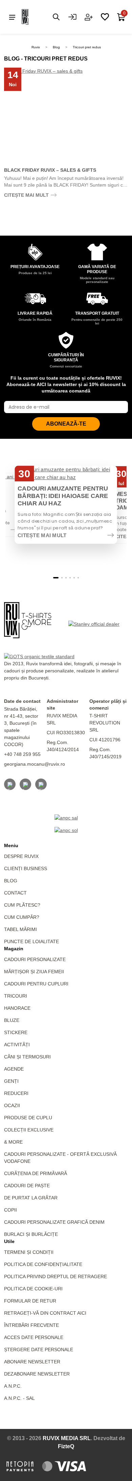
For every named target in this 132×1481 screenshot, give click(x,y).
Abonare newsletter (32, 1361)
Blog (56, 47)
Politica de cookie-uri (33, 1288)
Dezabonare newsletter (37, 1374)
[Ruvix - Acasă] (27, 620)
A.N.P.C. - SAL (19, 1398)
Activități (17, 1044)
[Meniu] (12, 16)
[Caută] (56, 17)
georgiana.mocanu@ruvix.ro (34, 764)
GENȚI (11, 1081)
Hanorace (17, 1008)
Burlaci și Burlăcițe (31, 1234)
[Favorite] (105, 17)
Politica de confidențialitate (43, 1264)
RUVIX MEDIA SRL (67, 1438)
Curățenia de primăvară (35, 1173)
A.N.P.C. (13, 1386)
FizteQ (66, 1446)
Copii (10, 1210)
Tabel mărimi (20, 929)
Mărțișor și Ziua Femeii (34, 971)
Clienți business (25, 868)
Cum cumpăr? (21, 917)
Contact (15, 892)
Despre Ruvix (21, 856)
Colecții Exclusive (28, 1129)
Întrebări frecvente (31, 1325)
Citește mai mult (26, 195)
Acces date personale (33, 1337)
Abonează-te (66, 424)
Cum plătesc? (22, 905)
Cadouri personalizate (35, 959)
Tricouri (15, 996)
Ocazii (12, 1105)
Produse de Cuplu (28, 1117)
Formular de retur (30, 1301)
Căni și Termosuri (27, 1056)
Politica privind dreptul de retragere (55, 1276)
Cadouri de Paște (27, 1185)
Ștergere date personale (38, 1349)
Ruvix (35, 47)
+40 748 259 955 (22, 754)
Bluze (11, 1020)
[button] (56, 577)
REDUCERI (16, 1093)
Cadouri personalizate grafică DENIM (54, 1222)
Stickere (15, 1032)
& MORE (13, 1142)
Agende (14, 1069)
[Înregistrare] (89, 17)
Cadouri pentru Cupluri (36, 983)
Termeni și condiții (28, 1252)
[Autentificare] (72, 17)
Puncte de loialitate (31, 941)
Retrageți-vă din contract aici (45, 1313)
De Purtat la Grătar (31, 1197)
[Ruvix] (35, 17)
